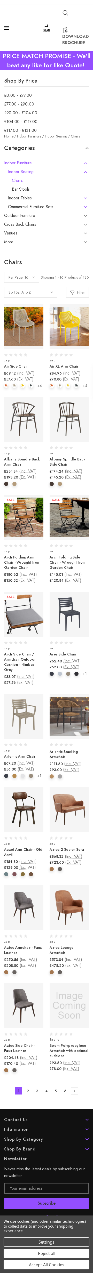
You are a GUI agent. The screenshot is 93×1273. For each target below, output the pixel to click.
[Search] (65, 12)
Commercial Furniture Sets (30, 206)
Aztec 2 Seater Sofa (67, 849)
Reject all (46, 1253)
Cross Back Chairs (20, 224)
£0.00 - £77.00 (18, 95)
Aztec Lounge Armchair (61, 950)
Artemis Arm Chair (19, 756)
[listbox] (37, 292)
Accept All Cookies (46, 1265)
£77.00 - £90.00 (19, 104)
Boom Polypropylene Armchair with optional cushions (69, 1050)
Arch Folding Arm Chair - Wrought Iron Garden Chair (21, 562)
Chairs (17, 180)
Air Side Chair (16, 366)
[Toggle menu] (7, 28)
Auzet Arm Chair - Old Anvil (23, 852)
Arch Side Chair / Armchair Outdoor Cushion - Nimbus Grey (20, 662)
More (8, 242)
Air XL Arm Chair (64, 366)
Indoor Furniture (18, 163)
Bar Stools (21, 189)
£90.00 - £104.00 (20, 113)
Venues (10, 233)
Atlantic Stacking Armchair (64, 754)
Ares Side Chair (63, 654)
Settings (46, 1242)
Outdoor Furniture (19, 215)
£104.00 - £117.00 (20, 121)
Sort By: (14, 292)
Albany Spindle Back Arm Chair (22, 462)
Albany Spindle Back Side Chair (67, 462)
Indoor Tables (20, 198)
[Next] (74, 1091)
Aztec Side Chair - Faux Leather (19, 1048)
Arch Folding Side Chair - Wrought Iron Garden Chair (67, 562)
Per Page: (16, 277)
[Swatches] (6, 386)
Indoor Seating (21, 171)
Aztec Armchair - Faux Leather (23, 950)
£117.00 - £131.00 (20, 130)
